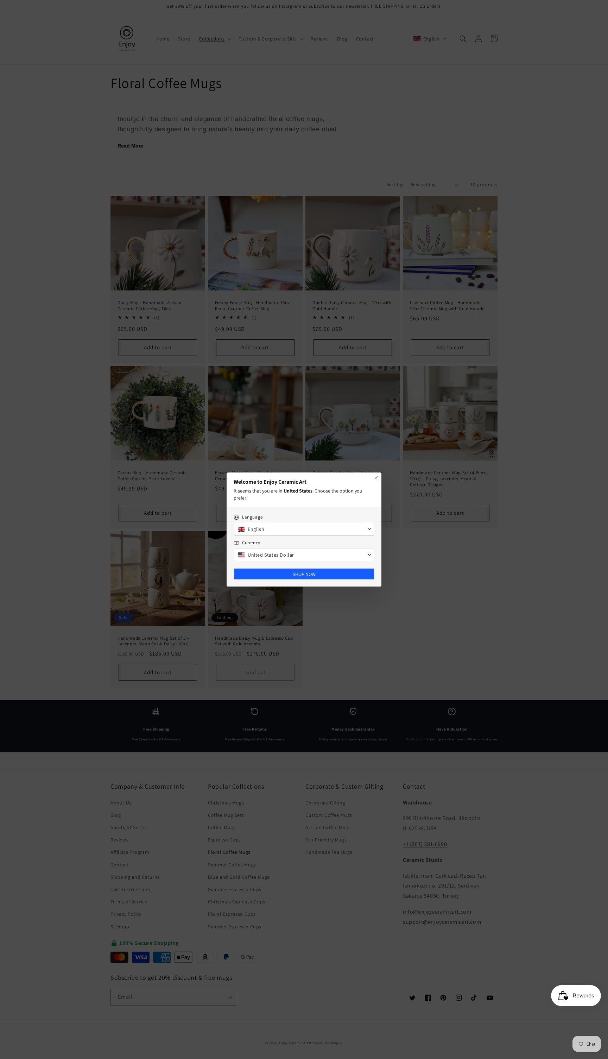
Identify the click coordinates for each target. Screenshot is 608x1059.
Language (252, 517)
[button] (304, 529)
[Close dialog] (376, 478)
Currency (251, 543)
